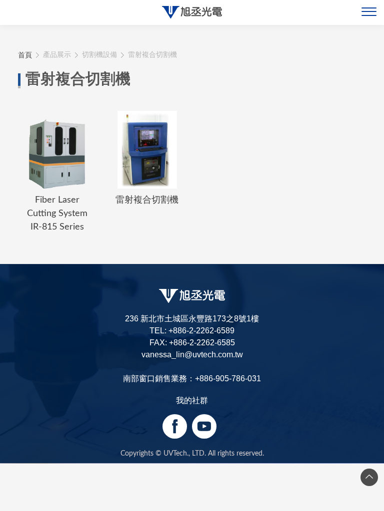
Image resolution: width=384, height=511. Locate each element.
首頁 (25, 55)
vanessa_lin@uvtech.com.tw (192, 354)
